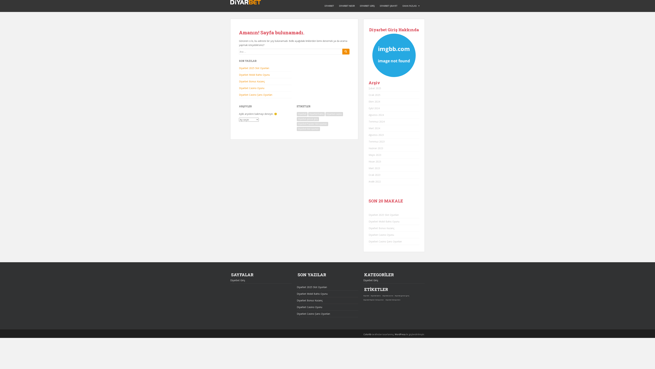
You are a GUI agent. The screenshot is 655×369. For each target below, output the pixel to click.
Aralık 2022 (375, 181)
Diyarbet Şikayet (388, 5)
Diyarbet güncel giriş (308, 119)
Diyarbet (329, 5)
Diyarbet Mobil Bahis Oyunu (254, 74)
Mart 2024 (374, 128)
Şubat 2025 (375, 88)
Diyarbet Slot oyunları (308, 128)
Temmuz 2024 (377, 121)
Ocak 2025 (374, 95)
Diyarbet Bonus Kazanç (252, 81)
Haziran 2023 (376, 148)
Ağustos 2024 (376, 115)
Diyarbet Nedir (347, 5)
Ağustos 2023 (376, 134)
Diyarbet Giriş (367, 5)
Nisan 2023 (375, 161)
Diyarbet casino (334, 114)
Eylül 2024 (374, 108)
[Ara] (346, 51)
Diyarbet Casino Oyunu (251, 88)
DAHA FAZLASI (410, 5)
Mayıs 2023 (375, 154)
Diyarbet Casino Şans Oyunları (255, 94)
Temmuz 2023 (377, 141)
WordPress (400, 334)
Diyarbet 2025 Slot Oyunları (254, 68)
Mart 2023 (374, 168)
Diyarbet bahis (316, 114)
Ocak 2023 (374, 174)
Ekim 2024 (374, 101)
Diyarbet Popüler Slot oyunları (312, 123)
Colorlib (367, 334)
